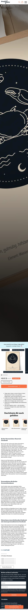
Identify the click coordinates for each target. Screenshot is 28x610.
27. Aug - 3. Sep (17, 344)
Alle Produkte (6, 5)
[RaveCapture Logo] (5, 550)
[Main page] (5, 2)
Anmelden (14, 595)
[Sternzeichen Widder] (6, 426)
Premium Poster (6, 381)
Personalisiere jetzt (14, 606)
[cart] (22, 2)
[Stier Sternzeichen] (16, 426)
